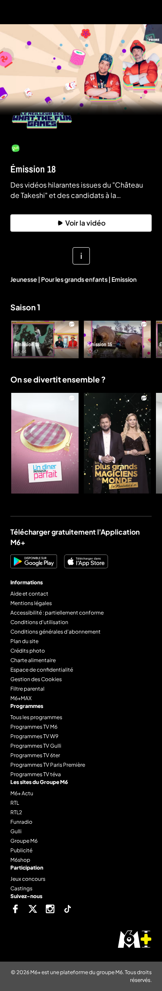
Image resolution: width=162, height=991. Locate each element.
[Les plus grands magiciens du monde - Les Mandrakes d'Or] (117, 443)
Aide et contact (29, 593)
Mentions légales (31, 603)
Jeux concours (27, 879)
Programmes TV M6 (33, 726)
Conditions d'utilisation (39, 622)
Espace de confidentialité (41, 669)
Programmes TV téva (35, 774)
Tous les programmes (36, 717)
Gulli (16, 831)
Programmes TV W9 (34, 736)
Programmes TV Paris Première (47, 765)
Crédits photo (27, 650)
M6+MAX (21, 698)
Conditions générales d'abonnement (55, 631)
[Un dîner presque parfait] (45, 443)
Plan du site (24, 641)
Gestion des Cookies (36, 679)
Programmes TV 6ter (35, 755)
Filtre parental (27, 688)
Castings (21, 888)
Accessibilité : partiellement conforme (57, 612)
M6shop (20, 860)
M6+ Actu (21, 793)
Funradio (21, 822)
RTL (14, 803)
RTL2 (16, 812)
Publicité (21, 850)
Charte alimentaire (33, 660)
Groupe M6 (24, 841)
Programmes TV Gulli (35, 745)
